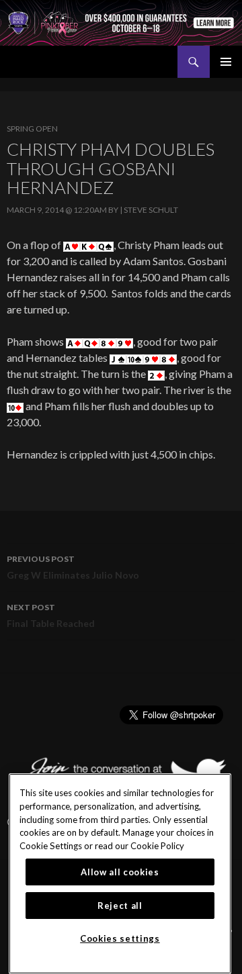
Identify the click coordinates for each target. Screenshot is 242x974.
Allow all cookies (120, 872)
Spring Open (32, 129)
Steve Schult (151, 210)
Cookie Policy (157, 845)
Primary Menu (226, 62)
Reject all (120, 905)
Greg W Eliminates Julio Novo (73, 567)
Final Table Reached (51, 615)
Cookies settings (120, 938)
